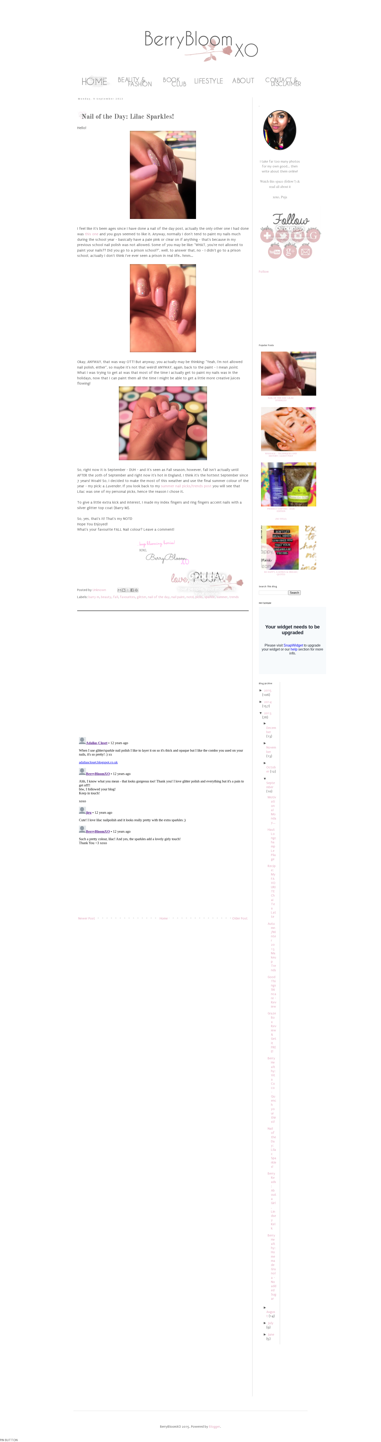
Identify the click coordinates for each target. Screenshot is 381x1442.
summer (222, 597)
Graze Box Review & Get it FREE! (272, 1032)
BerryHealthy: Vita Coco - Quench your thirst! (272, 1090)
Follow (264, 272)
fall (115, 597)
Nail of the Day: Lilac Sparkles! (281, 399)
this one (91, 234)
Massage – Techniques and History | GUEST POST (281, 454)
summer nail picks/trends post (185, 486)
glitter (141, 597)
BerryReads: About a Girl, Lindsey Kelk (272, 1200)
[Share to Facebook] (132, 590)
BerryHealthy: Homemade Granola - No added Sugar (272, 1267)
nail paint (178, 597)
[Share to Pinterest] (136, 590)
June (271, 1334)
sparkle (209, 597)
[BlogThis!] (123, 590)
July (270, 1323)
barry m (93, 597)
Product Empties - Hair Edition (281, 510)
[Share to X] (128, 590)
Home (164, 918)
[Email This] (119, 590)
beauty (106, 597)
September (270, 785)
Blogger (214, 1427)
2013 (267, 713)
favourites (127, 597)
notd (190, 597)
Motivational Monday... (272, 810)
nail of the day (159, 597)
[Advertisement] (163, 881)
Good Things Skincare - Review (272, 991)
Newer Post (86, 918)
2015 (268, 690)
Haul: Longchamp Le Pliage (272, 844)
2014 (268, 702)
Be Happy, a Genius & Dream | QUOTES (281, 573)
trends (234, 597)
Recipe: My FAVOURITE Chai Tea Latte (272, 891)
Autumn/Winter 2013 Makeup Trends (272, 947)
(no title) (280, 519)
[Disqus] (163, 676)
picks (199, 597)
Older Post (240, 918)
